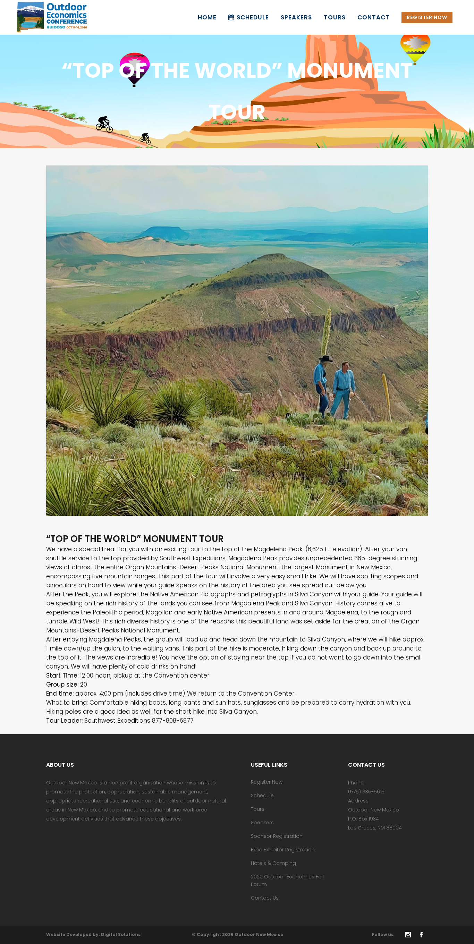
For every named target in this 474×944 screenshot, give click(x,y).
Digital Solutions (121, 934)
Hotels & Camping (273, 863)
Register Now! (267, 782)
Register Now (427, 17)
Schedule (262, 795)
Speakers (262, 822)
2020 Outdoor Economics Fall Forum (287, 880)
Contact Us (265, 897)
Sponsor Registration (277, 836)
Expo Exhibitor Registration (283, 849)
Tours (257, 809)
